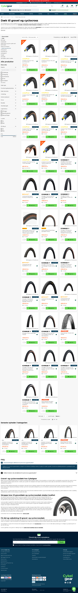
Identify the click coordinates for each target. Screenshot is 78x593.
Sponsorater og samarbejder (39, 557)
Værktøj (31, 13)
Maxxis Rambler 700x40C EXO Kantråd (67, 334)
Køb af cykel (4, 570)
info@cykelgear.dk (4, 591)
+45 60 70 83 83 (3, 590)
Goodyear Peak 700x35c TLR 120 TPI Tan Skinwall (28, 129)
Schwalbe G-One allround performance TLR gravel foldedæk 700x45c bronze (66, 266)
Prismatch (3, 564)
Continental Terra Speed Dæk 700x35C (47, 299)
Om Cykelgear (35, 549)
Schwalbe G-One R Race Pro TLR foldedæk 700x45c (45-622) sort (48, 266)
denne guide (26, 513)
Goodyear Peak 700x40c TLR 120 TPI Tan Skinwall (47, 95)
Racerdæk (3, 56)
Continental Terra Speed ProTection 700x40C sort (27, 197)
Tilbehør (22, 13)
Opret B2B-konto (67, 559)
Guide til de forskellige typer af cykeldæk (33, 527)
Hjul (48, 13)
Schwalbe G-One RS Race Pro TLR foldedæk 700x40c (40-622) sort (47, 197)
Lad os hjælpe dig (5, 549)
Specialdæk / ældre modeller (7, 58)
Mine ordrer (4, 553)
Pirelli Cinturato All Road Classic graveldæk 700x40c (48, 231)
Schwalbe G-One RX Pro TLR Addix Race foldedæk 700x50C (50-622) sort (67, 369)
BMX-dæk (3, 40)
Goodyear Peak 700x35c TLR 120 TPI (28, 95)
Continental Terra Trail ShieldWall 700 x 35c (65, 299)
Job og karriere (36, 551)
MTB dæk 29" (4, 53)
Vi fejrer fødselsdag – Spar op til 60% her (40, 0)
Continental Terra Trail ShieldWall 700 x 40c (26, 265)
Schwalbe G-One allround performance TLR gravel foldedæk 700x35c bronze (27, 369)
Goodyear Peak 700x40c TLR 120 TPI (67, 129)
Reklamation (4, 561)
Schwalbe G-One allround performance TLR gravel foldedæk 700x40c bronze (66, 231)
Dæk (3, 38)
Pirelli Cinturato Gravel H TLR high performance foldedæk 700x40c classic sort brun (28, 232)
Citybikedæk (3, 41)
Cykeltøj (40, 13)
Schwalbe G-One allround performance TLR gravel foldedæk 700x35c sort (27, 300)
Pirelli (30, 24)
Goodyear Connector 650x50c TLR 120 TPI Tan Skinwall (67, 95)
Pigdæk (2, 55)
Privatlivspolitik (67, 555)
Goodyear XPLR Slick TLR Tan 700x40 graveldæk (28, 162)
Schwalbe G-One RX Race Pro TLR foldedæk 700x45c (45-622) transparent (29, 403)
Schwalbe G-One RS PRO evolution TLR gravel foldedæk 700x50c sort (47, 369)
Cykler (2, 13)
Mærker (56, 13)
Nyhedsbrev (35, 559)
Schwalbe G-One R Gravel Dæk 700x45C (29, 334)
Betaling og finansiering (7, 562)
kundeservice (38, 523)
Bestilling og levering (6, 555)
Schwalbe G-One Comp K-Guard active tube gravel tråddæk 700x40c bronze (66, 163)
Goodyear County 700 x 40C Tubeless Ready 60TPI (47, 162)
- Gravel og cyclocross (6, 48)
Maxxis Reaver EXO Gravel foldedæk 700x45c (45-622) (66, 442)
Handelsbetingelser (68, 551)
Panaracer (34, 24)
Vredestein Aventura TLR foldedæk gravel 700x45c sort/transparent (26, 443)
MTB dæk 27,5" (4, 51)
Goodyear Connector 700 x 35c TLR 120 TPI (48, 61)
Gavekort (3, 566)
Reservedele (12, 13)
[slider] (0, 135)
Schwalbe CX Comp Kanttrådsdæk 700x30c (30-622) (67, 197)
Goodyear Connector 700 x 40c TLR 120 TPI (28, 61)
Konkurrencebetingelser (69, 553)
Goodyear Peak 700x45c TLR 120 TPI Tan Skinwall (47, 129)
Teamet (34, 555)
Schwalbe (20, 24)
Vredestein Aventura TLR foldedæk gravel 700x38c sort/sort (46, 443)
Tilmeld (61, 542)
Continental (26, 24)
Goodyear (39, 24)
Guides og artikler (5, 551)
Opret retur (4, 559)
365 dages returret (5, 557)
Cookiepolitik (66, 557)
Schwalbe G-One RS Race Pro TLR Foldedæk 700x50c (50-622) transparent (47, 334)
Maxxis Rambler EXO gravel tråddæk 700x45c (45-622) (47, 402)
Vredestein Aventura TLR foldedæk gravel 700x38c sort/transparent (7, 443)
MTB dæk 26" (4, 49)
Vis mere (3, 82)
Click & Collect (4, 568)
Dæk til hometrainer (5, 46)
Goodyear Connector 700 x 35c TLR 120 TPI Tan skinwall (67, 61)
